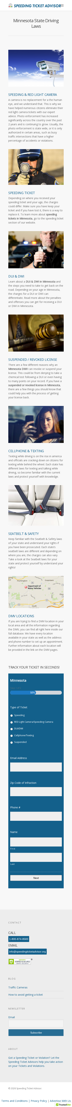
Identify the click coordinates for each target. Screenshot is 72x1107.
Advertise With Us (60, 1101)
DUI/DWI (18, 728)
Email (11, 1017)
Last (12, 864)
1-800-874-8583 (18, 939)
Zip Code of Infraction (24, 783)
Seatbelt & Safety (23, 533)
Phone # (16, 807)
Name (15, 832)
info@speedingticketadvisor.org (27, 951)
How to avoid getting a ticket (25, 994)
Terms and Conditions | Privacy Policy (24, 1101)
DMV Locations (21, 616)
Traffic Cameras (18, 987)
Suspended (20, 742)
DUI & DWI (16, 276)
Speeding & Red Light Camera (32, 94)
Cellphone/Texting (24, 735)
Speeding (19, 715)
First (12, 848)
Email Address (20, 758)
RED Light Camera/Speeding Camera (33, 721)
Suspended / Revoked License (32, 359)
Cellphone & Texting (26, 451)
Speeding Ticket (21, 193)
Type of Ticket (18, 707)
